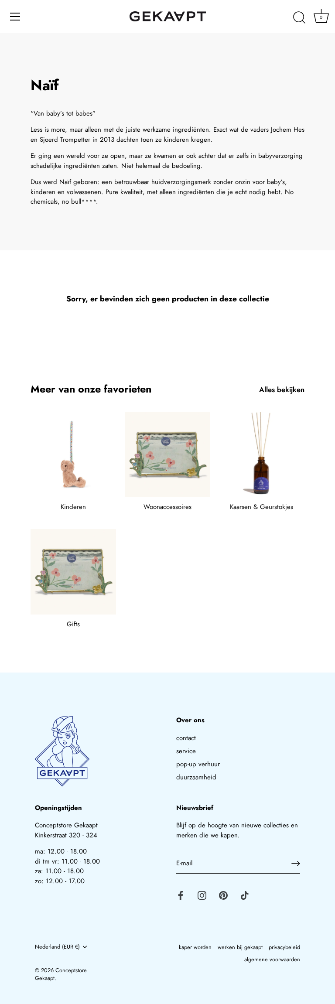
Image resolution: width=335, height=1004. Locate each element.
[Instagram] (202, 895)
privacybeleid (284, 947)
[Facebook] (180, 895)
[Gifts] (73, 572)
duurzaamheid (196, 777)
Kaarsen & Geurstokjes (261, 507)
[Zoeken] (299, 17)
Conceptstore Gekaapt (61, 974)
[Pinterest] (223, 895)
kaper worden (195, 947)
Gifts (73, 624)
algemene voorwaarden (272, 959)
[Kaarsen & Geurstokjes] (261, 454)
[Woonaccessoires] (167, 454)
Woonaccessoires (167, 507)
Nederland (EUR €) (57, 946)
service (186, 751)
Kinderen (73, 507)
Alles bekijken (281, 390)
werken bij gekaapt (240, 947)
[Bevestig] (295, 863)
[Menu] (15, 16)
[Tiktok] (244, 895)
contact (186, 738)
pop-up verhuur (198, 764)
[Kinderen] (73, 454)
